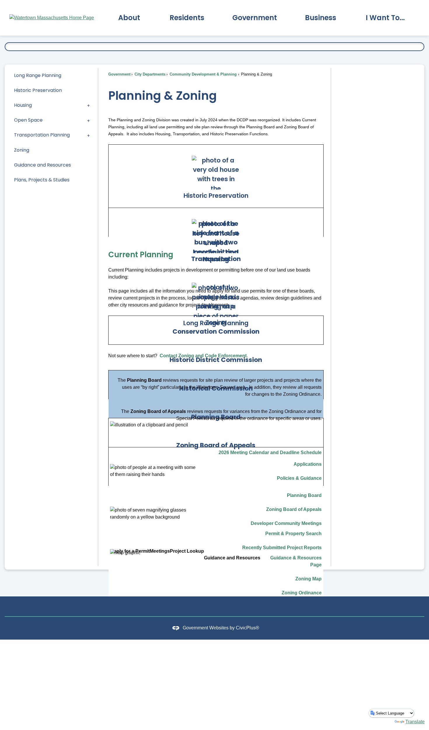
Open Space (28, 120)
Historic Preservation (38, 90)
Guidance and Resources (42, 165)
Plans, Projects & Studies (41, 179)
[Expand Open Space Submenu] (88, 120)
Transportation (216, 258)
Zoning (21, 150)
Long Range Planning (37, 75)
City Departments (149, 74)
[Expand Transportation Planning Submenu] (88, 135)
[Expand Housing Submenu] (88, 105)
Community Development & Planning (202, 74)
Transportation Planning (42, 135)
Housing (23, 105)
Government (119, 74)
